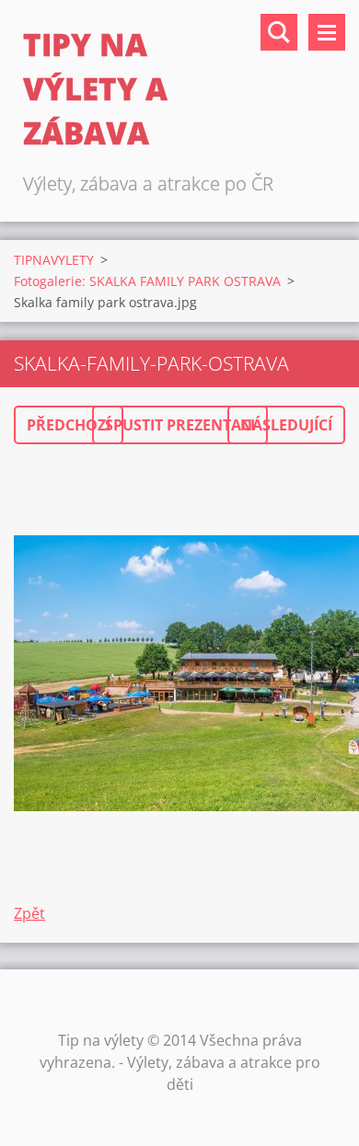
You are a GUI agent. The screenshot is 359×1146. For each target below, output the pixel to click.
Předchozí (68, 425)
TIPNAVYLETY (54, 260)
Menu (326, 32)
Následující (286, 425)
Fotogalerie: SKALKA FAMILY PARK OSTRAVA (147, 281)
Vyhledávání (279, 32)
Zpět (29, 913)
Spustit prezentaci (180, 425)
